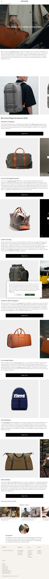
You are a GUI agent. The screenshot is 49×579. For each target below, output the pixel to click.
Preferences (19, 294)
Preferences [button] (11, 291)
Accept (30, 294)
